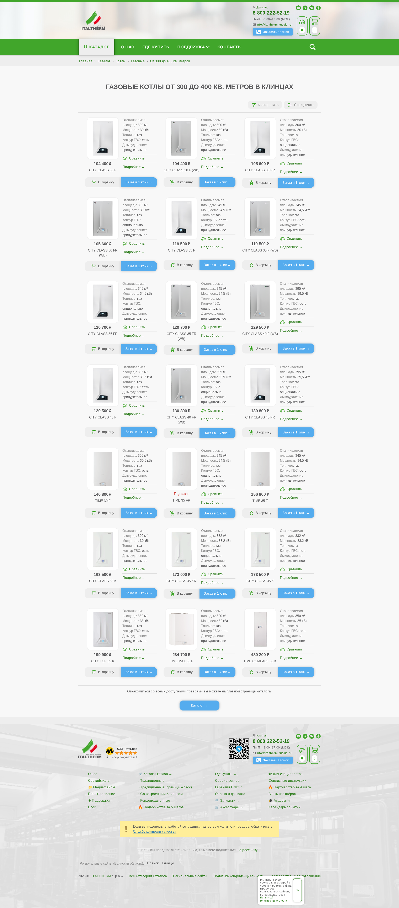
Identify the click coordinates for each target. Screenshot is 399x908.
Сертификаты (99, 780)
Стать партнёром (282, 794)
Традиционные (152, 780)
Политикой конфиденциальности (273, 899)
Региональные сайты (190, 876)
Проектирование (101, 794)
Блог (92, 807)
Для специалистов (288, 774)
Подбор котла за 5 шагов (163, 807)
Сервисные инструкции (287, 780)
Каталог (99, 46)
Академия (282, 800)
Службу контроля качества (154, 831)
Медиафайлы (104, 787)
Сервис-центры (227, 780)
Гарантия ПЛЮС (228, 787)
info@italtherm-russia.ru (274, 24)
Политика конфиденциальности (239, 876)
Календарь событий (284, 807)
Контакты (229, 46)
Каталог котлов (155, 774)
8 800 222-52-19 (271, 13)
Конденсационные (155, 800)
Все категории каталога (148, 876)
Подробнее (131, 167)
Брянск (153, 863)
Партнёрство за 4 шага (292, 787)
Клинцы (261, 7)
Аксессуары (230, 807)
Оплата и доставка (230, 794)
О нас (127, 46)
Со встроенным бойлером (161, 794)
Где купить (155, 46)
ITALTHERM (101, 876)
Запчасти (227, 800)
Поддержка (191, 46)
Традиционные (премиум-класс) (166, 787)
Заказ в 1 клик (136, 182)
